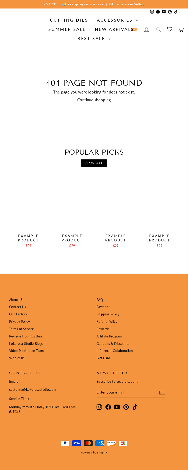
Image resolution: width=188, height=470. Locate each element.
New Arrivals (115, 29)
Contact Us (17, 307)
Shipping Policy (108, 314)
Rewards (103, 329)
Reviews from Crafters (26, 336)
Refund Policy (107, 321)
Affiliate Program (109, 336)
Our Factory (18, 314)
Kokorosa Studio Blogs (26, 343)
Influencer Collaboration (115, 351)
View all (94, 163)
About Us (16, 300)
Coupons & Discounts (113, 343)
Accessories (116, 20)
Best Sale (92, 38)
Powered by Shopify (94, 452)
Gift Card (103, 358)
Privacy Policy (19, 321)
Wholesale (17, 358)
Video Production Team (26, 351)
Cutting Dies (70, 20)
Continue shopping (94, 99)
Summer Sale (68, 29)
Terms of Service (21, 329)
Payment (103, 307)
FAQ (100, 300)
